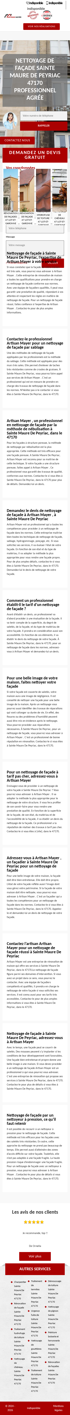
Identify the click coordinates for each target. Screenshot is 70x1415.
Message (10, 237)
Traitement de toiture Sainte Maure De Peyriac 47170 (36, 1380)
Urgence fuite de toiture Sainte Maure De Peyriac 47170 (36, 1323)
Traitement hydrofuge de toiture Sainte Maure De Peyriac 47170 (19, 1341)
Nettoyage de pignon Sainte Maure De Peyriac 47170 (53, 1317)
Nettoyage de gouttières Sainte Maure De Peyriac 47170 (36, 1353)
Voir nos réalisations (41, 26)
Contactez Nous (17, 140)
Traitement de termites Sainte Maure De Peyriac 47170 (36, 1293)
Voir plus (35, 1256)
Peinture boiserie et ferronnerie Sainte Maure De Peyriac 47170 (53, 1345)
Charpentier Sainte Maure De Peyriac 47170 (19, 1290)
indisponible (36, 3)
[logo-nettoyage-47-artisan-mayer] (13, 16)
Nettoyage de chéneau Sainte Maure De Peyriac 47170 (19, 1371)
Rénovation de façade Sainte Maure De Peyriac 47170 (19, 1314)
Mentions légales (58, 1408)
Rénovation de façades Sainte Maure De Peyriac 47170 (53, 1372)
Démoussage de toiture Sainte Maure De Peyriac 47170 (53, 1291)
